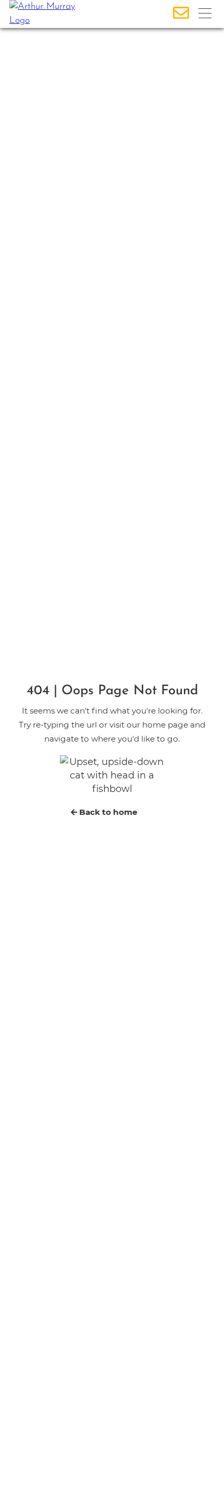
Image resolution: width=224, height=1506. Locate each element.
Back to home (107, 812)
